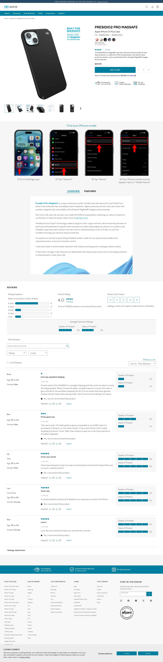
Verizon (30, 622)
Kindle (29, 625)
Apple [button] (7, 13)
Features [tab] (90, 191)
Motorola (30, 602)
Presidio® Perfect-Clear (80, 599)
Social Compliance (102, 593)
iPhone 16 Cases (9, 609)
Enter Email (124, 593)
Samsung (30, 589)
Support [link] (61, 13)
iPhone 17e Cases (9, 599)
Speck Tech (77, 593)
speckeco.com (82, 217)
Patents (99, 599)
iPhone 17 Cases (9, 593)
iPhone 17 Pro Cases (10, 589)
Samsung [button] (16, 13)
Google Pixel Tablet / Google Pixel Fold (85, 609)
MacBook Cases (8, 625)
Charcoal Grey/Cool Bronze (113, 39)
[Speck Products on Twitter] (143, 600)
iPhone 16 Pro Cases (10, 606)
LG (28, 596)
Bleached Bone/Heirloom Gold (101, 39)
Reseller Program (55, 609)
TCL (29, 606)
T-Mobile (30, 632)
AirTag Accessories (9, 628)
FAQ (52, 599)
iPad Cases (7, 622)
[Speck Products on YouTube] (136, 600)
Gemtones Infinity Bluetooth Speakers (85, 612)
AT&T (29, 615)
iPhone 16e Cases (9, 615)
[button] (157, 6)
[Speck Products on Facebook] (128, 600)
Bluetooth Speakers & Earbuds (13, 635)
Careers (99, 589)
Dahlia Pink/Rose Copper (97, 39)
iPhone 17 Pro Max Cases (11, 586)
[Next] (80, 108)
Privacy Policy (25, 657)
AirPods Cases (8, 632)
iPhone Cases (8, 619)
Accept (126, 653)
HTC (29, 619)
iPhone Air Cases (9, 596)
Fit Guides (77, 589)
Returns (53, 593)
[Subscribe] (149, 594)
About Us (99, 586)
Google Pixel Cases (9, 641)
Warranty (53, 596)
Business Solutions (56, 606)
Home (6, 18)
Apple (29, 586)
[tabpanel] (81, 235)
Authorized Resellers (57, 602)
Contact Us (54, 586)
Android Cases (8, 644)
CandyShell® (77, 606)
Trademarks (100, 596)
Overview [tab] (73, 191)
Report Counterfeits (56, 612)
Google (30, 593)
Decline (148, 653)
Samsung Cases (9, 638)
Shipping (53, 589)
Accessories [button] (50, 13)
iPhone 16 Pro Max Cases (11, 602)
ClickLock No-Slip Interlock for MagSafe (85, 615)
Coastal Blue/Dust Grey (109, 39)
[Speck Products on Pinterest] (151, 600)
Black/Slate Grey (105, 39)
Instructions (77, 596)
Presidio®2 (77, 602)
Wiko (29, 638)
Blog (75, 586)
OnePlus (30, 599)
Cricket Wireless (32, 635)
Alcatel (29, 628)
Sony (29, 609)
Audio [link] (40, 13)
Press (98, 602)
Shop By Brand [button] (29, 13)
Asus (29, 612)
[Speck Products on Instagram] (121, 600)
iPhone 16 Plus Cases (10, 612)
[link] (152, 6)
